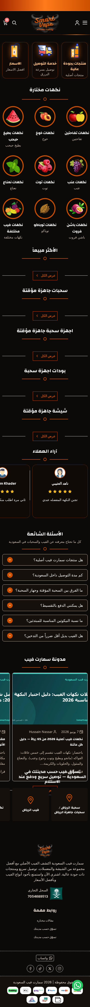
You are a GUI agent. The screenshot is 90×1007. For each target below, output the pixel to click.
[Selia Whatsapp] (77, 985)
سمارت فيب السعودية (28, 982)
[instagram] (59, 968)
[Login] (77, 22)
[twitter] (50, 968)
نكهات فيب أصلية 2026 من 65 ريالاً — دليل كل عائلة (51, 742)
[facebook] (30, 968)
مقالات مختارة (45, 920)
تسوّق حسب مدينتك (45, 928)
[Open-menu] (85, 23)
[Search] (14, 22)
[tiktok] (40, 968)
